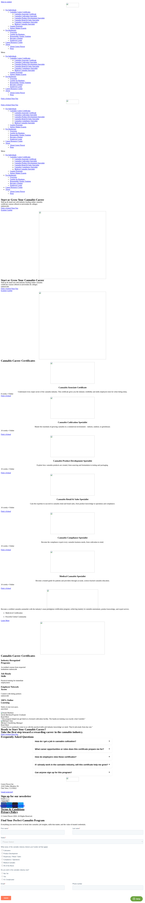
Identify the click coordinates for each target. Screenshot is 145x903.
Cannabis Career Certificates (20, 12)
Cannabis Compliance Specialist (25, 22)
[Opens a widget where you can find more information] (136, 899)
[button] (72, 52)
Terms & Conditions (12, 809)
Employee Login (16, 40)
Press (12, 48)
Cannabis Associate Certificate (25, 14)
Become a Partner (16, 38)
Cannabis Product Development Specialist (29, 18)
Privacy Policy (9, 812)
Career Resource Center (14, 42)
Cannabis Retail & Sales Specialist (26, 20)
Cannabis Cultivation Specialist (25, 16)
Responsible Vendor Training (20, 36)
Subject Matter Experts (18, 28)
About (7, 44)
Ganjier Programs (16, 26)
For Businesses (10, 30)
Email (3, 799)
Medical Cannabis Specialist (24, 24)
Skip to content (6, 2)
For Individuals (10, 10)
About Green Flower (17, 46)
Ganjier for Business (17, 34)
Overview (13, 32)
